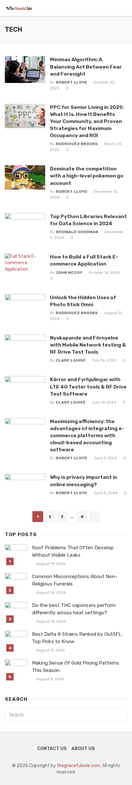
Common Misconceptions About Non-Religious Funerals (74, 580)
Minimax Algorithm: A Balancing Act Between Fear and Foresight (86, 66)
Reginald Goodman (77, 232)
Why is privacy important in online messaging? (83, 480)
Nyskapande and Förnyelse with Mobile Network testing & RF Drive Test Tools (88, 345)
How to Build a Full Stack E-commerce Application (84, 260)
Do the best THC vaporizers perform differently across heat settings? (74, 609)
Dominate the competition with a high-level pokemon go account (86, 176)
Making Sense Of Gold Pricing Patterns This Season (75, 666)
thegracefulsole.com (78, 765)
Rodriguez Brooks (77, 144)
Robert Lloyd (71, 82)
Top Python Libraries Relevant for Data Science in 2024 (88, 219)
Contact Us (52, 748)
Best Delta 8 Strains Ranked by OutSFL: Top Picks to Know (77, 637)
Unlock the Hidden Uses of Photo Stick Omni (83, 300)
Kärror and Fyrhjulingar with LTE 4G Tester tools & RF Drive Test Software (88, 386)
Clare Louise (71, 360)
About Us (83, 748)
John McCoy (69, 272)
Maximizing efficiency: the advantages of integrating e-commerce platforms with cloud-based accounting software (87, 435)
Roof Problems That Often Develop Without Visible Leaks (72, 551)
